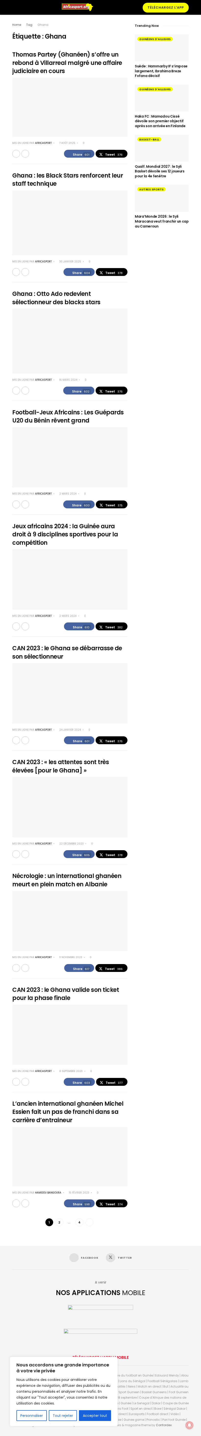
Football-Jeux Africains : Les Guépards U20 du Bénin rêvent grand (68, 416)
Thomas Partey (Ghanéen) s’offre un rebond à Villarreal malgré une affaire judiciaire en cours (67, 62)
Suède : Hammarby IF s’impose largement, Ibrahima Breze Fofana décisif (161, 71)
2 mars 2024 (67, 494)
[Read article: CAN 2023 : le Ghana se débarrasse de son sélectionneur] (69, 693)
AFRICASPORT (43, 143)
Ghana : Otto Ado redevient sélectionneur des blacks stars (56, 298)
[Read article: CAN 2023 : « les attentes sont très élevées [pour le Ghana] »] (69, 807)
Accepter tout (95, 1415)
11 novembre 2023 (70, 957)
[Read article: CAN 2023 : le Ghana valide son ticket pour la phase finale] (69, 1035)
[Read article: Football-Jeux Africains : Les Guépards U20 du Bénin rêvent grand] (69, 457)
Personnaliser (31, 1415)
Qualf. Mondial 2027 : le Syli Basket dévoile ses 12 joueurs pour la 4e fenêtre (160, 171)
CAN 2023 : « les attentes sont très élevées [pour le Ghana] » (60, 766)
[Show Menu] (14, 7)
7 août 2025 (67, 143)
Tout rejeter (63, 1415)
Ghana (43, 25)
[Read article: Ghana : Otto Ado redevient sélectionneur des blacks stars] (69, 341)
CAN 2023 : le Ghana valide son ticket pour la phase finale (65, 994)
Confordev (164, 1425)
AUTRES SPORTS (151, 189)
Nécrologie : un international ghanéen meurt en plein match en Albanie (66, 880)
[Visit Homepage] (79, 7)
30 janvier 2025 (70, 261)
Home (16, 25)
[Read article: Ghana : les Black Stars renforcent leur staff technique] (69, 222)
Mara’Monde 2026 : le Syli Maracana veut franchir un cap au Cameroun (162, 221)
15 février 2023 (78, 1192)
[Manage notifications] (189, 1425)
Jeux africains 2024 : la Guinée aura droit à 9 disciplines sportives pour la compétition (65, 534)
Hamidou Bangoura (48, 1192)
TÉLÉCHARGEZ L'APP (166, 7)
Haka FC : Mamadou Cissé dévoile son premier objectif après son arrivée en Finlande (160, 121)
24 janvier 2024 (70, 730)
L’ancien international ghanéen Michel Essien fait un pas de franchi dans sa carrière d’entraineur (67, 1112)
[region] (64, 1391)
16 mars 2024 (68, 380)
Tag (29, 25)
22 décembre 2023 (71, 844)
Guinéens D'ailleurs (155, 39)
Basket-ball (149, 139)
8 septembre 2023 (71, 1071)
